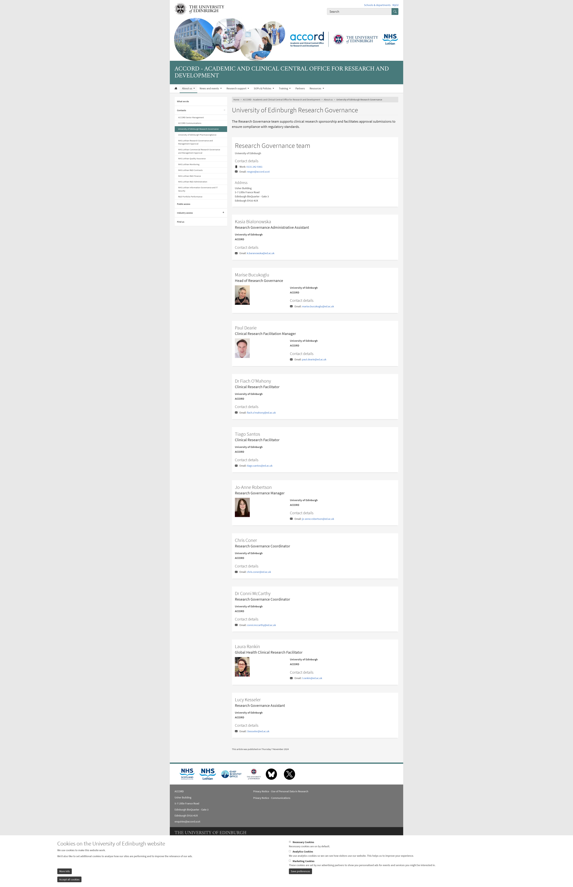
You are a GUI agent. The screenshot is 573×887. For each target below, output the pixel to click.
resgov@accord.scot (258, 171)
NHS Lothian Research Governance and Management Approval (195, 142)
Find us (180, 221)
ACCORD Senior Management (191, 117)
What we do (183, 101)
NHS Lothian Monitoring (188, 164)
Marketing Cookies (303, 861)
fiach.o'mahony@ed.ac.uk (261, 412)
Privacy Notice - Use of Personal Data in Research (280, 791)
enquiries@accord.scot (187, 821)
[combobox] (359, 11)
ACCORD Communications (189, 123)
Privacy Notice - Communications (271, 798)
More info (64, 871)
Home (236, 99)
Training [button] (284, 88)
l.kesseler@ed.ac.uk (258, 731)
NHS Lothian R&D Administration (192, 181)
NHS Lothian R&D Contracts (190, 170)
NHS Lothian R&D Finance (189, 176)
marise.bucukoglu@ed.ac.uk (318, 306)
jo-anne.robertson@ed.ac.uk (318, 519)
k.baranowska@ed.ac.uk (260, 253)
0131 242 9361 (254, 166)
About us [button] (187, 88)
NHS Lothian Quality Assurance (192, 158)
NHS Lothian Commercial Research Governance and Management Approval (199, 151)
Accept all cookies (69, 879)
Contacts (181, 110)
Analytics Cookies (303, 851)
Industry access (185, 212)
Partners (300, 88)
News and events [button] (210, 88)
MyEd (395, 5)
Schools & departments (377, 5)
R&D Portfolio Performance (190, 196)
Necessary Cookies (303, 842)
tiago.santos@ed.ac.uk (259, 465)
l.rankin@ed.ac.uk (312, 678)
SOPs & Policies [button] (263, 88)
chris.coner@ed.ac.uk (259, 572)
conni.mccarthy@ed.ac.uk (261, 625)
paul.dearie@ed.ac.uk (314, 359)
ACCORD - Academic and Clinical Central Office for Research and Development (281, 99)
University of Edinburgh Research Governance (198, 129)
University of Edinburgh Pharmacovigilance (197, 134)
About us (328, 99)
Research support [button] (237, 88)
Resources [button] (316, 88)
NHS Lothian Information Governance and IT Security (198, 189)
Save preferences (300, 871)
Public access (183, 203)
